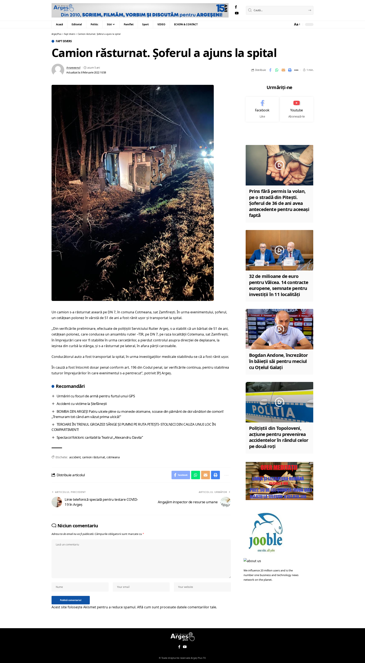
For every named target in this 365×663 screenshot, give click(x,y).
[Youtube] (296, 109)
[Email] (283, 70)
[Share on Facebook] (270, 70)
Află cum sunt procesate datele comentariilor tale (176, 607)
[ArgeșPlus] (140, 10)
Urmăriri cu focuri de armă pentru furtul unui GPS (96, 396)
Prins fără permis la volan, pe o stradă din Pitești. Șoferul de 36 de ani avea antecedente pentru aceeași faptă (279, 203)
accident (74, 457)
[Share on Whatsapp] (277, 70)
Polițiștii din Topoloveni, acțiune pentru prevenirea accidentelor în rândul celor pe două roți (278, 437)
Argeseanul (73, 67)
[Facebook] (236, 7)
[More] (296, 70)
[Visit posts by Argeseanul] (58, 70)
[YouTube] (237, 13)
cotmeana (113, 457)
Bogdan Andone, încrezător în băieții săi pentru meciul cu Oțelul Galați (278, 361)
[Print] (290, 70)
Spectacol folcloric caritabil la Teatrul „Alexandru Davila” (100, 437)
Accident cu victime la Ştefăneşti (82, 403)
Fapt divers (64, 41)
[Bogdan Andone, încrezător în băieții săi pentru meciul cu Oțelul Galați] (279, 329)
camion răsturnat (93, 457)
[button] (297, 24)
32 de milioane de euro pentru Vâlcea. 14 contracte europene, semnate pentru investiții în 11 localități (278, 285)
